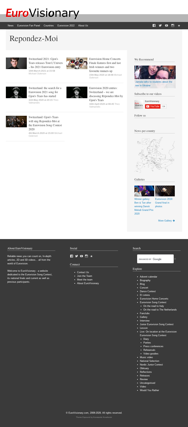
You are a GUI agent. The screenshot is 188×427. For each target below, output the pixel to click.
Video (143, 386)
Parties (147, 342)
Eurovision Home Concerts (154, 298)
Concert (144, 287)
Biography (145, 280)
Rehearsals (149, 350)
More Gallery (165, 220)
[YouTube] (166, 25)
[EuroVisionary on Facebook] (154, 25)
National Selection (149, 361)
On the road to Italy (153, 306)
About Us (83, 25)
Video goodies (150, 353)
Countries (49, 25)
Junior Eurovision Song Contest (156, 324)
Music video (146, 357)
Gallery (143, 317)
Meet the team (85, 279)
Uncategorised (147, 383)
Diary (146, 339)
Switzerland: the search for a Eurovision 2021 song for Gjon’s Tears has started (45, 92)
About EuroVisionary (88, 283)
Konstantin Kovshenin (102, 417)
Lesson (144, 328)
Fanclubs (145, 313)
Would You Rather (149, 390)
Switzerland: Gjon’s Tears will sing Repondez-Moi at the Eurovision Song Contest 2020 (45, 123)
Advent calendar (148, 276)
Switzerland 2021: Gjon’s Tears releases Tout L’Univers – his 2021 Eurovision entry (46, 63)
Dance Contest (148, 291)
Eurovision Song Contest (153, 302)
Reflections (146, 372)
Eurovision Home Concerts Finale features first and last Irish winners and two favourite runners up (105, 65)
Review (144, 379)
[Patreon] (179, 25)
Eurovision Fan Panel (28, 25)
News (11, 25)
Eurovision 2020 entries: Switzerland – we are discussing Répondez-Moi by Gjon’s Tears (106, 94)
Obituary (144, 368)
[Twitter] (160, 25)
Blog (142, 284)
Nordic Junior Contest (151, 364)
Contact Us (83, 272)
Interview (144, 320)
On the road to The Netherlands (160, 309)
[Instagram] (173, 25)
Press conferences (153, 346)
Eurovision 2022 (66, 25)
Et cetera (145, 295)
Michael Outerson (37, 73)
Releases (145, 375)
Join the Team (84, 276)
